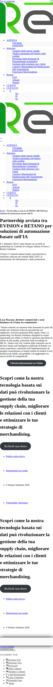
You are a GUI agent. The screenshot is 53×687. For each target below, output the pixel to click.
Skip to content (7, 647)
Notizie (15, 82)
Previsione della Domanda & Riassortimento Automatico (25, 60)
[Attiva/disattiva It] (50, 198)
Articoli (15, 80)
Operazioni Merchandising (24, 72)
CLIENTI (11, 85)
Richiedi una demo (15, 446)
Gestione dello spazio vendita (26, 51)
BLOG (2, 211)
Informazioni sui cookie (17, 470)
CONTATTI (12, 88)
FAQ (14, 77)
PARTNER (17, 45)
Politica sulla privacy (15, 456)
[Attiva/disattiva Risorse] (50, 182)
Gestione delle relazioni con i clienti (28, 64)
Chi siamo (17, 43)
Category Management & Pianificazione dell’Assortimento (31, 68)
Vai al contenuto (7, 1)
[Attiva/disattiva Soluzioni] (50, 153)
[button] (7, 649)
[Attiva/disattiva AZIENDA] (50, 145)
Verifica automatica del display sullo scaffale (29, 54)
